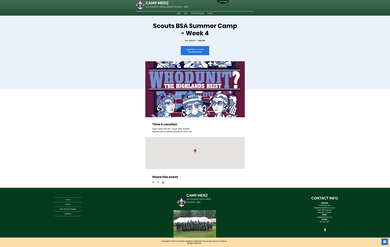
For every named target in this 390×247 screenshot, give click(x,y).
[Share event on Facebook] (153, 182)
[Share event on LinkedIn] (163, 182)
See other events (195, 52)
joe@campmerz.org (324, 217)
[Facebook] (325, 230)
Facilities (68, 214)
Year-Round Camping (68, 209)
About (68, 204)
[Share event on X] (158, 182)
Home (68, 200)
